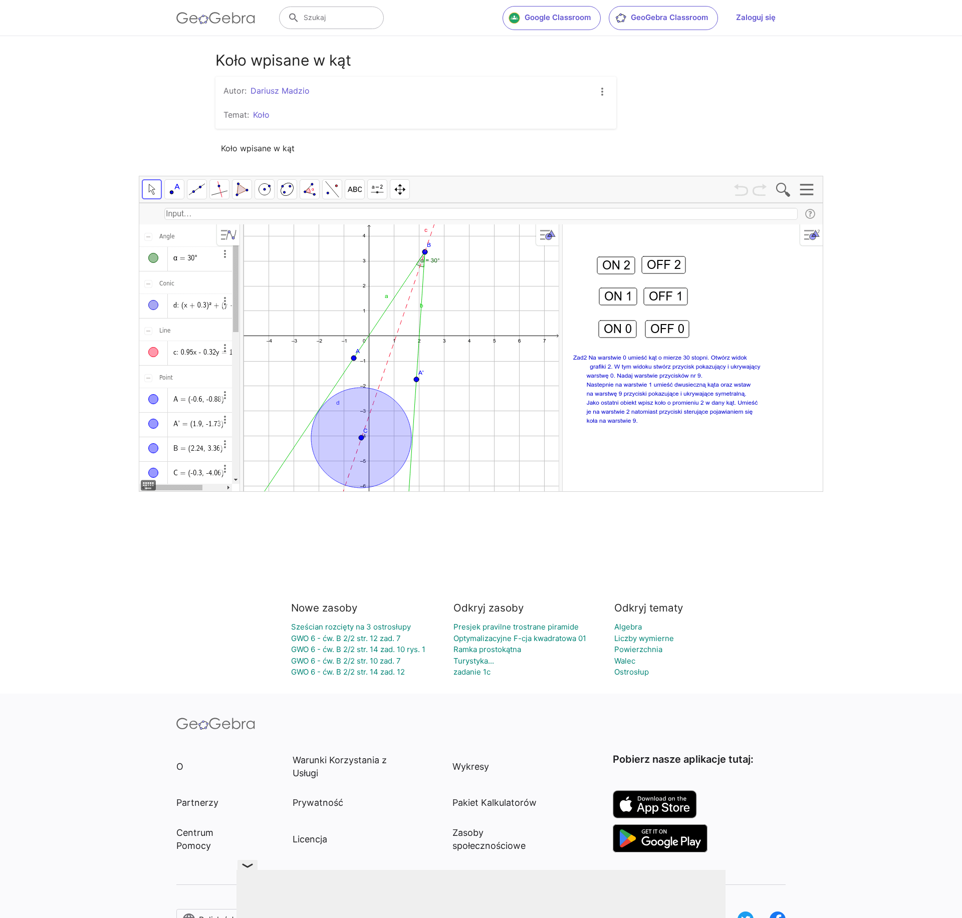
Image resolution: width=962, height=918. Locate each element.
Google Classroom (558, 17)
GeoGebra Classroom (669, 17)
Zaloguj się (756, 17)
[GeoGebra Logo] (215, 18)
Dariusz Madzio (280, 91)
